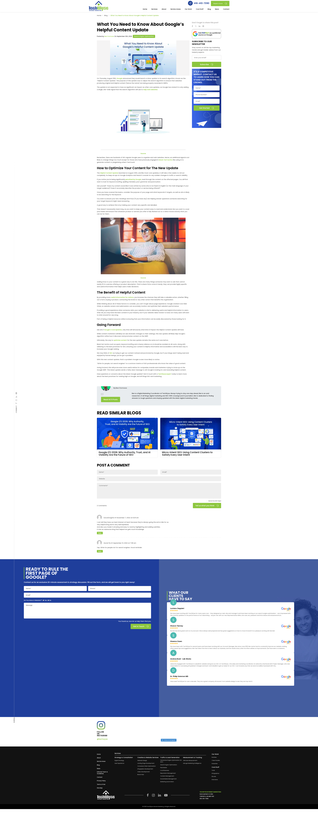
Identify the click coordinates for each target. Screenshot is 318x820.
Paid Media (163, 767)
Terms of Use (101, 784)
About (164, 9)
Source (143, 153)
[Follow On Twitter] (196, 26)
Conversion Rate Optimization (146, 766)
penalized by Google (133, 179)
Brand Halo (140, 774)
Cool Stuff (199, 9)
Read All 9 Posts (111, 399)
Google (119, 78)
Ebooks (214, 776)
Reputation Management (168, 773)
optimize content (120, 340)
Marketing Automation (167, 781)
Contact (226, 9)
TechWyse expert (164, 374)
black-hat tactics (166, 160)
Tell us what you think (204, 505)
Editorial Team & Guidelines (102, 772)
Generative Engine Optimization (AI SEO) (171, 761)
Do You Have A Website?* (33, 600)
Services (154, 9)
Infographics (215, 773)
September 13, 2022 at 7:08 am (124, 543)
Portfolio (214, 757)
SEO (110, 353)
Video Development (143, 772)
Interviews (215, 779)
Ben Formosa (109, 36)
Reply (100, 533)
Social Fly (107, 543)
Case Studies (216, 760)
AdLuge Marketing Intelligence (192, 763)
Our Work (188, 9)
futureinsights (109, 518)
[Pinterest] (203, 26)
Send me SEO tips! (214, 501)
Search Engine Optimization (144, 36)
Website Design (142, 760)
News (217, 9)
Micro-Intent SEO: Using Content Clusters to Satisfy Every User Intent (187, 453)
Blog (209, 9)
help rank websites (150, 90)
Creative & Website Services (148, 757)
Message (29, 605)
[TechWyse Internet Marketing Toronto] (98, 6)
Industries (215, 763)
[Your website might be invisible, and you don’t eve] (128, 729)
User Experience (119, 763)
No (50, 600)
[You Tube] (16, 393)
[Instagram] (16, 400)
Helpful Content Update (109, 173)
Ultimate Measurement (190, 760)
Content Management (167, 776)
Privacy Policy (101, 781)
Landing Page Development (145, 763)
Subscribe (204, 64)
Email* (28, 595)
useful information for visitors (122, 297)
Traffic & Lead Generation (170, 757)
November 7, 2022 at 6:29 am (128, 518)
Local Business (164, 770)
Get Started (204, 108)
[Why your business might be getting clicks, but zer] (182, 729)
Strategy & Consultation (124, 757)
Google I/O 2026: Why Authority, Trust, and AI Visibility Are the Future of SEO (124, 453)
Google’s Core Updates (113, 330)
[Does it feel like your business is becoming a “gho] (155, 729)
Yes (45, 600)
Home (145, 9)
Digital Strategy (119, 760)
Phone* (92, 588)
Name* (28, 588)
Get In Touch (138, 626)
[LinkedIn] (16, 397)
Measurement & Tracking (192, 757)
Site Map (99, 788)
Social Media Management (168, 779)
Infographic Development (145, 769)
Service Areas (175, 9)
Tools (213, 770)
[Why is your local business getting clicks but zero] (208, 729)
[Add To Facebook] (16, 403)
